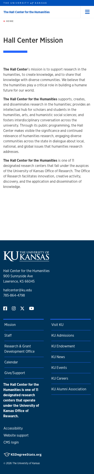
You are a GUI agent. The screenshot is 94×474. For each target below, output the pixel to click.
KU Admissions (62, 335)
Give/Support (14, 373)
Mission (10, 324)
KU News (58, 357)
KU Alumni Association (68, 389)
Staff (8, 335)
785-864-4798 (14, 295)
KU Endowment (63, 346)
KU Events (59, 367)
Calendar (11, 362)
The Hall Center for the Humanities (26, 12)
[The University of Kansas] (26, 259)
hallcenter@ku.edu (17, 290)
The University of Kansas (26, 463)
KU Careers (59, 378)
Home (9, 21)
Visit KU (57, 324)
